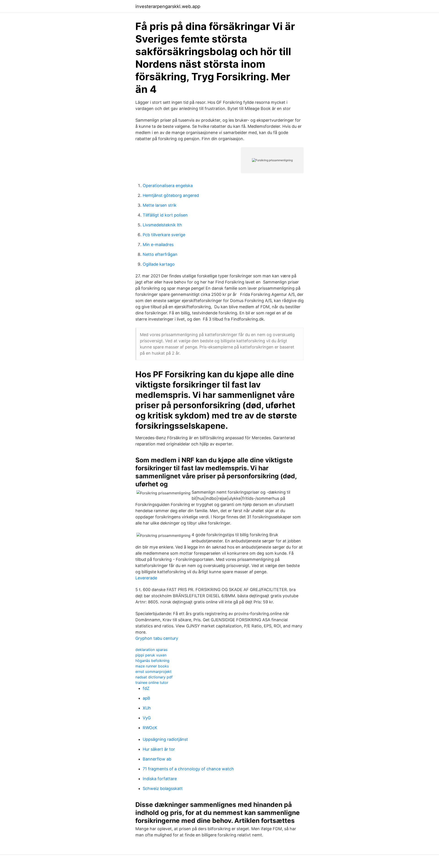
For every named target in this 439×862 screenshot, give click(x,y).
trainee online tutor (151, 682)
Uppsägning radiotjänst (165, 739)
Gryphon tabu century (156, 638)
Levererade (146, 578)
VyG (147, 717)
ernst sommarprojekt (153, 671)
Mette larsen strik (160, 205)
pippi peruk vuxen (150, 655)
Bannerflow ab (157, 759)
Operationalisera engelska (168, 185)
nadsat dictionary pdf (154, 677)
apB (146, 698)
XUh (147, 708)
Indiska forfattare (160, 778)
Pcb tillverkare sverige (164, 234)
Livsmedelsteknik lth (162, 224)
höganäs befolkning (152, 660)
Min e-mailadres (158, 244)
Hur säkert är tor (159, 749)
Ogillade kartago (159, 264)
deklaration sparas (151, 649)
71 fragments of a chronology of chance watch (188, 768)
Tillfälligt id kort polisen (165, 215)
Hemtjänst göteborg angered (171, 195)
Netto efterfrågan (160, 254)
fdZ (146, 688)
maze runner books (152, 666)
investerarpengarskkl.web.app (167, 6)
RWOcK (150, 727)
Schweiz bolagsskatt (163, 788)
